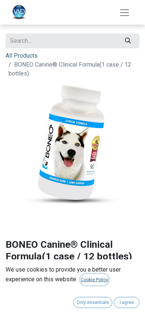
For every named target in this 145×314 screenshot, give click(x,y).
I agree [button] (127, 302)
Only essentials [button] (93, 302)
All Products (22, 55)
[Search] (128, 40)
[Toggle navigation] (124, 12)
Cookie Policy (94, 279)
